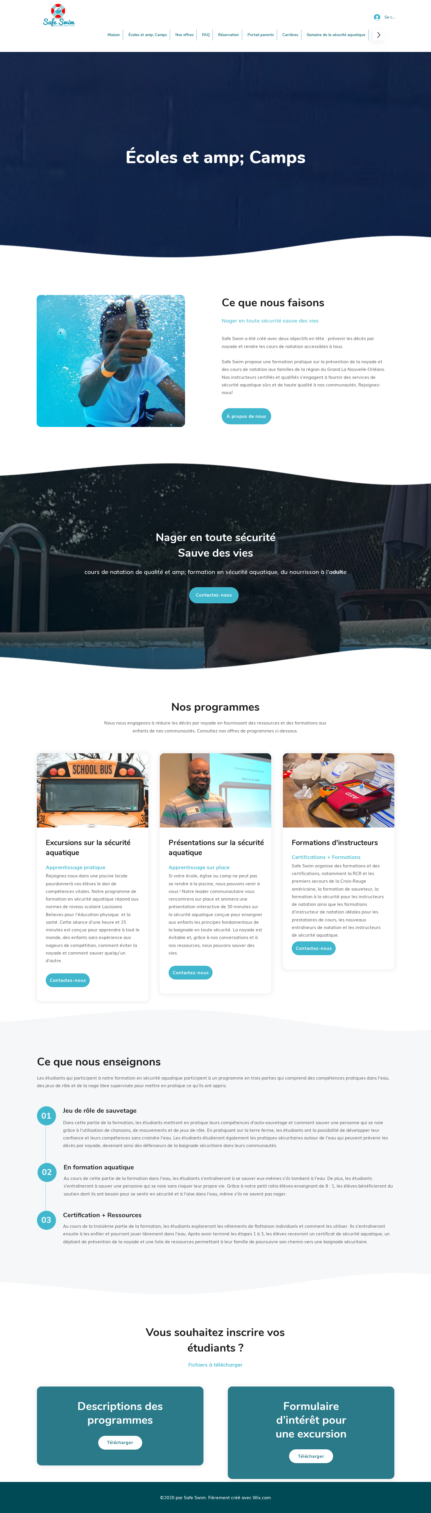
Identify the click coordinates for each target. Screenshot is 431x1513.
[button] (184, 34)
